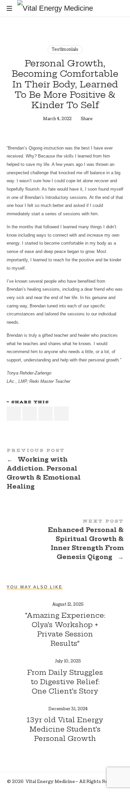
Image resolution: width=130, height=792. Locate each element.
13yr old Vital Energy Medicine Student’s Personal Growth (65, 729)
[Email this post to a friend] (61, 414)
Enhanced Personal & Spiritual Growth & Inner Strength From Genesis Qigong (65, 541)
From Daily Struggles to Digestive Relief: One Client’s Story (65, 681)
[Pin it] (45, 414)
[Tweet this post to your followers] (29, 414)
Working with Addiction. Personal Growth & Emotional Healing (65, 470)
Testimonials (65, 49)
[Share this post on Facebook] (14, 414)
